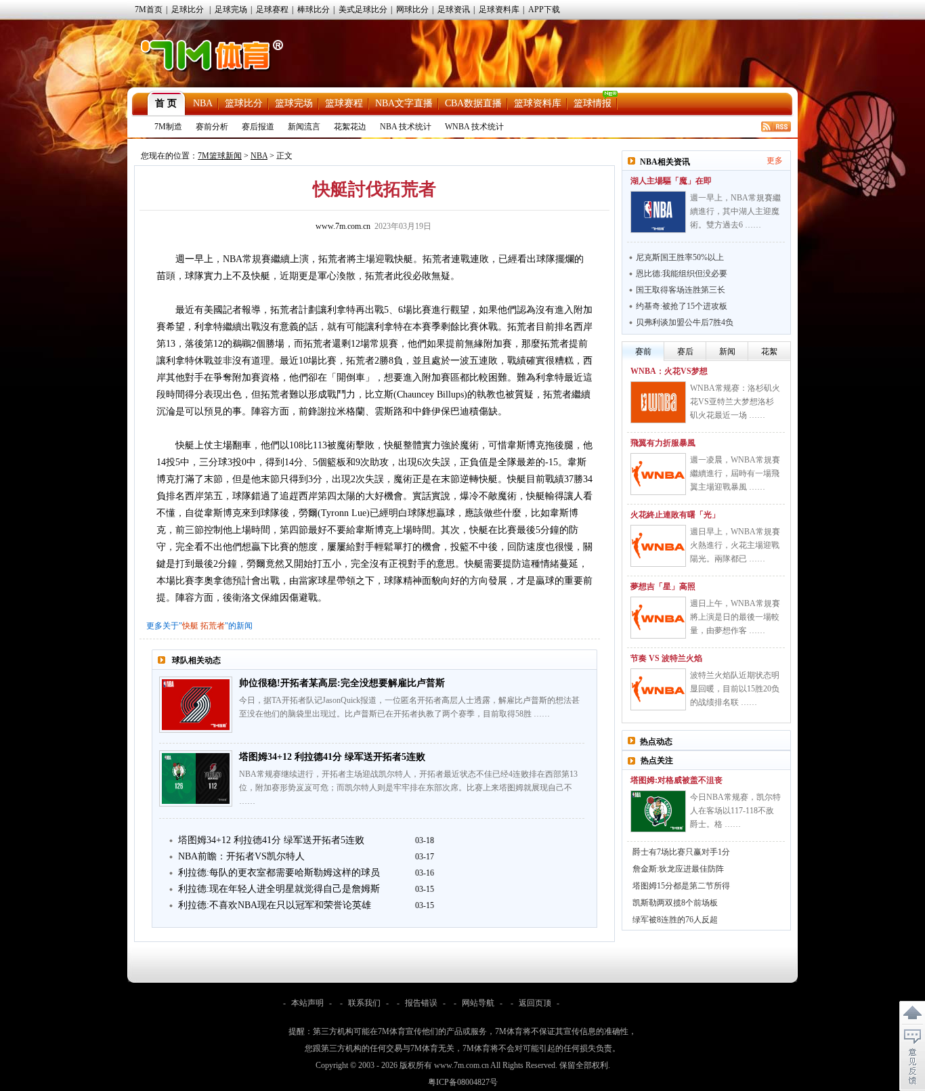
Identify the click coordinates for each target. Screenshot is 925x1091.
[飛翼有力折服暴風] (658, 474)
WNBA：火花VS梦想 (669, 371)
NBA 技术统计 (405, 126)
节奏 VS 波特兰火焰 (666, 658)
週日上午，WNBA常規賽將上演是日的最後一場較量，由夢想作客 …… (735, 617)
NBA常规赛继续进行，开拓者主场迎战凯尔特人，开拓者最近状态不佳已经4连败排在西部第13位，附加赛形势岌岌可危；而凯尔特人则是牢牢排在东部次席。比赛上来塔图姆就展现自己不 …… (408, 787)
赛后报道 (258, 126)
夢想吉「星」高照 (662, 586)
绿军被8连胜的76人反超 (675, 919)
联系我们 (364, 1003)
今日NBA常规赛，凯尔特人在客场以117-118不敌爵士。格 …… (735, 810)
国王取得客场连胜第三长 (680, 290)
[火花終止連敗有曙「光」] (658, 546)
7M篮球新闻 (220, 156)
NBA (203, 103)
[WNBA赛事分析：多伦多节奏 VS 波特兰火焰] (658, 689)
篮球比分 (244, 103)
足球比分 (187, 9)
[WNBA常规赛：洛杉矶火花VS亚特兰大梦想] (658, 402)
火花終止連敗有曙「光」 (675, 514)
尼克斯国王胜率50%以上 (680, 257)
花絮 (769, 351)
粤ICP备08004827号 (463, 1082)
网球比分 (412, 9)
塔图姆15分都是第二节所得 (681, 886)
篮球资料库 (537, 103)
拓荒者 (212, 625)
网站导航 (478, 1003)
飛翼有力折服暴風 (662, 443)
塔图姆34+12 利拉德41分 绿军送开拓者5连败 (332, 757)
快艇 (190, 625)
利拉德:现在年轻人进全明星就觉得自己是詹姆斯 (279, 889)
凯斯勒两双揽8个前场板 (675, 902)
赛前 (643, 351)
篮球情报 (592, 103)
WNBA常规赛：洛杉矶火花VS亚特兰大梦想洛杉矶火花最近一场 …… (735, 401)
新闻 (727, 351)
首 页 (166, 103)
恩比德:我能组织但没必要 (681, 273)
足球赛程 (272, 9)
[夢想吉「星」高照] (658, 618)
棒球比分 (313, 9)
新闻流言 (304, 126)
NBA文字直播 (404, 103)
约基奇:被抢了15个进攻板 (681, 306)
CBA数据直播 (473, 103)
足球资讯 (453, 9)
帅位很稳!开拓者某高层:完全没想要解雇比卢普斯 (342, 683)
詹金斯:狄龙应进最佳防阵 (678, 869)
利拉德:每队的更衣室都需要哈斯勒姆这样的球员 (279, 873)
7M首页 (149, 9)
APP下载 (544, 9)
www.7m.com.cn (343, 226)
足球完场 (231, 9)
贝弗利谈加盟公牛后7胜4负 (684, 322)
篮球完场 (294, 103)
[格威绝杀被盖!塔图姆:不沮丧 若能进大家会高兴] (658, 811)
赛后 (685, 351)
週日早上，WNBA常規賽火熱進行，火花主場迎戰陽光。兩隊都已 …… (735, 545)
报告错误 (421, 1003)
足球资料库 (499, 9)
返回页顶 (535, 1003)
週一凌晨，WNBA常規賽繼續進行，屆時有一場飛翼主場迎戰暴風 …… (735, 473)
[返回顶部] (912, 1013)
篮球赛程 (344, 103)
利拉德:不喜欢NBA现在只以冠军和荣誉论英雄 (274, 905)
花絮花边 (350, 126)
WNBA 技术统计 (474, 126)
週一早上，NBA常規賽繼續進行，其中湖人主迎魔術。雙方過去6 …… (735, 211)
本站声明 (307, 1003)
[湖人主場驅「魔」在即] (658, 212)
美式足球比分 (363, 9)
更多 (775, 160)
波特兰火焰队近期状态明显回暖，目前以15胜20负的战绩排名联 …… (734, 688)
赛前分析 (212, 126)
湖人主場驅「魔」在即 (671, 181)
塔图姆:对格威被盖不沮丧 (676, 780)
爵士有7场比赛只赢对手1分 (681, 852)
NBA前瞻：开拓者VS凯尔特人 (241, 856)
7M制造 (168, 126)
